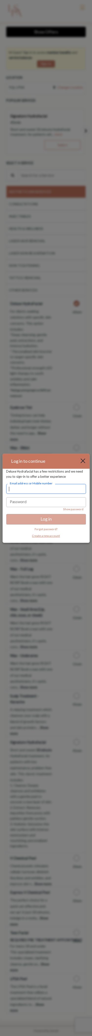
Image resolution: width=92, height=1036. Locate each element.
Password (18, 501)
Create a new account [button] (46, 535)
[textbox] (46, 489)
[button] (85, 461)
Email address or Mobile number (31, 483)
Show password (73, 509)
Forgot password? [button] (46, 529)
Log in (46, 519)
